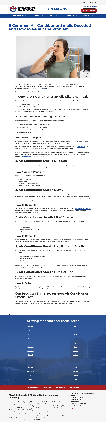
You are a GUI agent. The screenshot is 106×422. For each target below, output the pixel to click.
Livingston (30, 347)
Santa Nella (30, 371)
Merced (30, 355)
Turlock (75, 375)
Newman (30, 359)
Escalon (30, 335)
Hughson (30, 343)
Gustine (30, 339)
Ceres (75, 327)
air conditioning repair (38, 88)
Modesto (75, 355)
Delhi (30, 331)
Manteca (75, 351)
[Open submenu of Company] (93, 16)
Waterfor (30, 379)
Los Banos (30, 351)
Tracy (30, 375)
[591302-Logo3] (22, 7)
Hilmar (75, 339)
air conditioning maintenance (83, 208)
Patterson (30, 363)
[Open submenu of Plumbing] (43, 16)
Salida (75, 367)
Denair (75, 331)
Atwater (30, 327)
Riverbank (30, 367)
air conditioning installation (28, 156)
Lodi (75, 347)
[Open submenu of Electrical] (60, 16)
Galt (75, 335)
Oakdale (75, 359)
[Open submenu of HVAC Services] (26, 16)
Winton (75, 379)
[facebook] (72, 409)
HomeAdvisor (81, 146)
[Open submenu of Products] (77, 16)
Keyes (75, 343)
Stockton (75, 371)
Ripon (75, 363)
